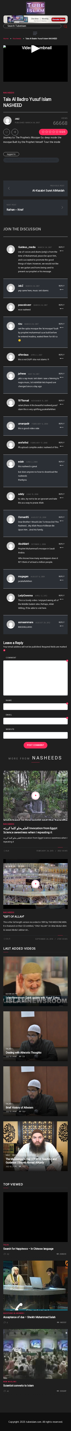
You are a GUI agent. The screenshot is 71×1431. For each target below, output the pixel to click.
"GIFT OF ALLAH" (13, 916)
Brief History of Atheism (19, 1107)
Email (37, 715)
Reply (62, 247)
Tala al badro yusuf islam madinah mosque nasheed (31, 160)
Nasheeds (17, 38)
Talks (8, 1049)
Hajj (8, 1155)
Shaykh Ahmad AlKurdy (24, 1155)
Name (37, 700)
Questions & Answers (13, 1313)
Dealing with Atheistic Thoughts (23, 1052)
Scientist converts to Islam (18, 1385)
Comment (37, 658)
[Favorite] (6, 132)
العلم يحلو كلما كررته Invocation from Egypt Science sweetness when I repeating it (30, 830)
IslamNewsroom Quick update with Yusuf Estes (33, 997)
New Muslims (9, 1381)
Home (6, 38)
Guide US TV (11, 994)
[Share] (15, 132)
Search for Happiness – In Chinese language (28, 1248)
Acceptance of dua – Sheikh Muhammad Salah (29, 1317)
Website (10, 729)
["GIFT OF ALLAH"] (35, 884)
